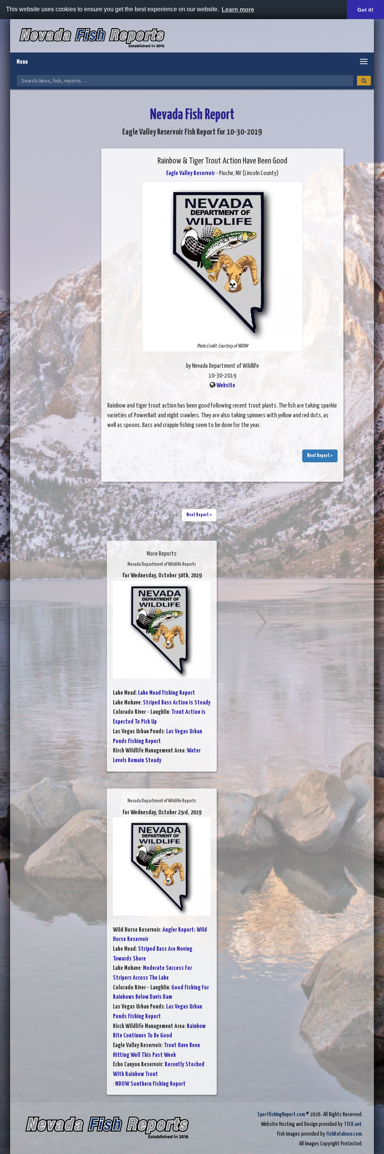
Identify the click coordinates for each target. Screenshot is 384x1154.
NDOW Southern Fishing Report (150, 1084)
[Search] (364, 80)
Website (225, 385)
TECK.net (353, 1124)
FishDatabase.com (344, 1134)
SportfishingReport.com (281, 1114)
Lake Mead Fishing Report (166, 693)
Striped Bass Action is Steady (176, 703)
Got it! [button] (365, 10)
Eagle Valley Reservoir (190, 173)
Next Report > (320, 455)
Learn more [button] (238, 9)
